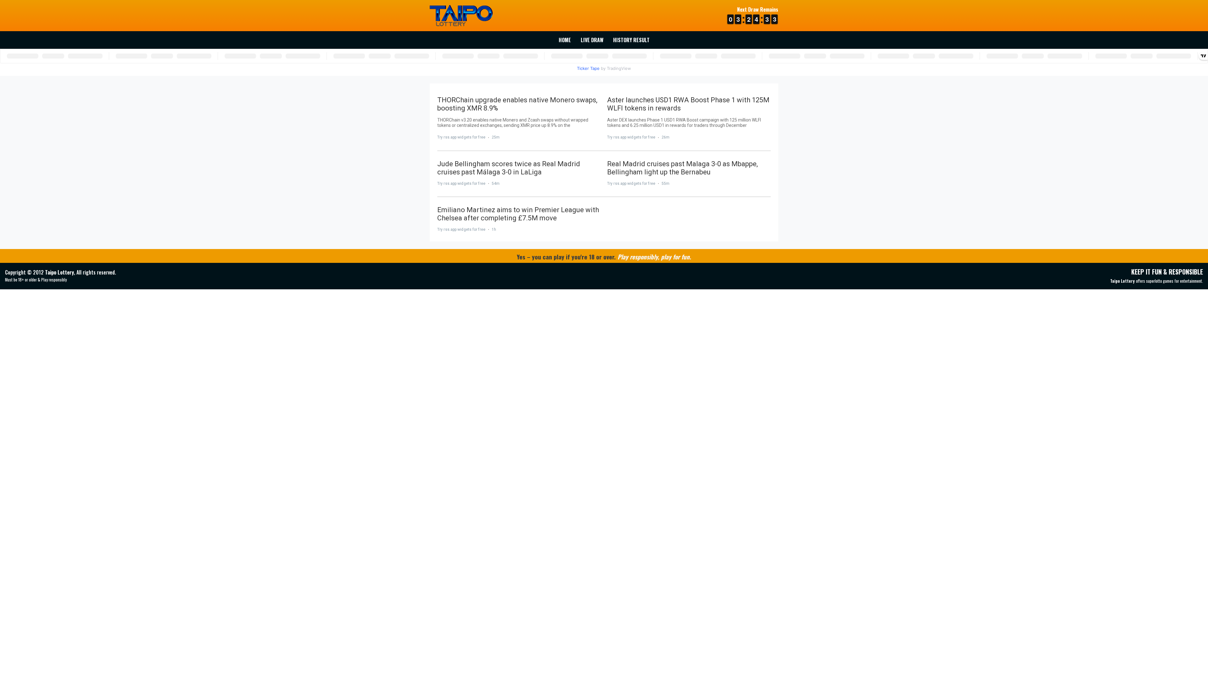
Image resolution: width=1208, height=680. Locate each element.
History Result (631, 40)
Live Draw (592, 40)
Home (565, 40)
